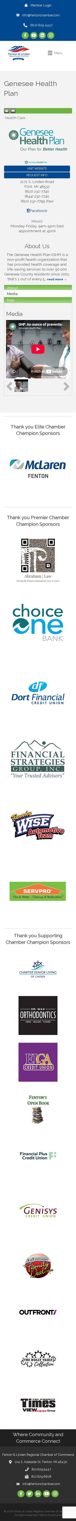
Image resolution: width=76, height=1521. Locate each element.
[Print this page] (6, 110)
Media (12, 294)
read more (55, 279)
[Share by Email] (13, 110)
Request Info (37, 175)
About (12, 288)
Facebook (38, 210)
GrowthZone (55, 1515)
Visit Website (37, 168)
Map (10, 300)
